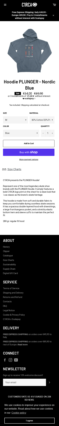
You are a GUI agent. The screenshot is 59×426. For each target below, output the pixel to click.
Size (5, 113)
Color (6, 126)
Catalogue (8, 255)
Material (33, 113)
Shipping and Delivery (13, 293)
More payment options (28, 159)
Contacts (7, 301)
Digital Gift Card (10, 273)
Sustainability (9, 264)
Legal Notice (9, 310)
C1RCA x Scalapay (12, 319)
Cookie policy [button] (18, 412)
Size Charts (14, 169)
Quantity (45, 126)
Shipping (25, 105)
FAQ (5, 306)
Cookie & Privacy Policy (14, 315)
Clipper (6, 251)
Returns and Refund (12, 297)
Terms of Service (11, 288)
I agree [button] (29, 420)
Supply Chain (9, 269)
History (6, 247)
